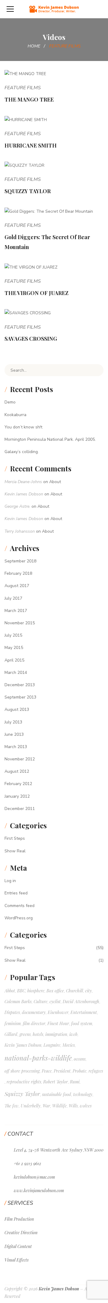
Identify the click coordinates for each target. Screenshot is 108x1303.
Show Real (15, 851)
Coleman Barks (18, 1001)
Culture (40, 1001)
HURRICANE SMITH (30, 145)
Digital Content (18, 1246)
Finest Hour (58, 1023)
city (88, 991)
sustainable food (56, 1094)
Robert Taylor (55, 1082)
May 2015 (13, 647)
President (62, 1071)
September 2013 (20, 697)
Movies (68, 1045)
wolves (86, 1106)
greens (25, 1034)
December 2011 (19, 808)
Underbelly (30, 1106)
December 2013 (19, 685)
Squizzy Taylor (22, 1094)
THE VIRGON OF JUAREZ (36, 293)
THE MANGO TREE (29, 99)
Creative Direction (21, 1232)
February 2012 (18, 784)
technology (82, 1094)
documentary (34, 1012)
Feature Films (22, 87)
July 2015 (13, 635)
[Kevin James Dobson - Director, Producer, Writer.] (54, 9)
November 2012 (19, 759)
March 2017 (15, 610)
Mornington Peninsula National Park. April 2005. (50, 439)
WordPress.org (18, 918)
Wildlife (59, 1106)
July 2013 (13, 722)
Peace (47, 1071)
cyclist (55, 1001)
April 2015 (14, 660)
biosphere (35, 991)
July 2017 (13, 598)
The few (11, 1106)
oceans (80, 1059)
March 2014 (15, 672)
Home (34, 46)
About (55, 482)
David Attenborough (81, 1001)
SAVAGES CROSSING (30, 338)
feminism (12, 1023)
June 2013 (14, 734)
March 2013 (15, 747)
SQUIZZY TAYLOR (27, 191)
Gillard (10, 1034)
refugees (95, 1071)
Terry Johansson (19, 531)
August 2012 (16, 771)
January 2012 (17, 796)
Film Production (19, 1219)
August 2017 (16, 586)
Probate (79, 1071)
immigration (56, 1034)
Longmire (52, 1045)
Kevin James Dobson (23, 494)
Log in (10, 881)
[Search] (95, 370)
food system (81, 1023)
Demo (10, 402)
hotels (38, 1034)
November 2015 (19, 623)
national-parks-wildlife (38, 1057)
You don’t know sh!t (23, 427)
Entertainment (83, 1012)
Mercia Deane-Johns (23, 482)
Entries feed (16, 893)
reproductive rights (24, 1082)
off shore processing (22, 1071)
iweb (73, 1034)
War (46, 1106)
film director (34, 1023)
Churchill (74, 991)
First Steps (14, 838)
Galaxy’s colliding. (21, 452)
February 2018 (18, 573)
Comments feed (19, 906)
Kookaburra (15, 415)
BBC (21, 991)
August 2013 (16, 709)
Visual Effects (16, 1260)
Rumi (75, 1082)
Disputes (12, 1012)
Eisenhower (58, 1012)
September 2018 (20, 561)
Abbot (9, 991)
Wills (73, 1106)
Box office (55, 991)
